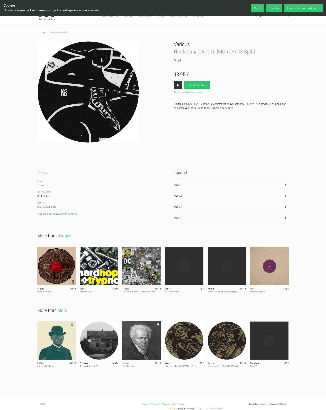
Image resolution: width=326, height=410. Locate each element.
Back (43, 32)
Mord (177, 60)
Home (53, 32)
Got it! (257, 8)
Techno (59, 32)
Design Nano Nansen (257, 404)
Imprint (145, 404)
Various (182, 44)
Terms (173, 404)
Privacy (181, 404)
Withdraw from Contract (159, 404)
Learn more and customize (303, 8)
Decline (274, 8)
